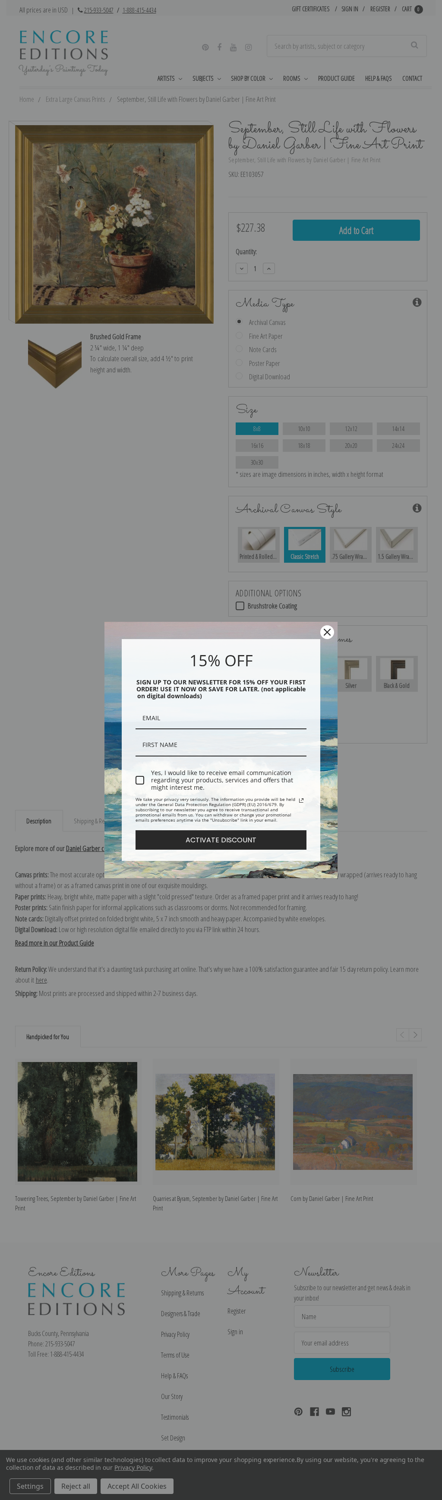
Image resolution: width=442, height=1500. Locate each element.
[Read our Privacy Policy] (301, 800)
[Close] (327, 632)
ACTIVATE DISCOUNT (221, 840)
